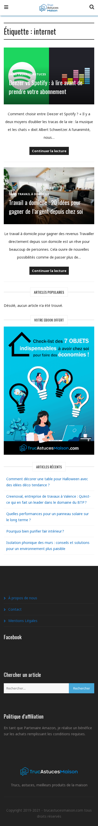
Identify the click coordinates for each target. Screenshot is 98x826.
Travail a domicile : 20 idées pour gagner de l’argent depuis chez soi (46, 207)
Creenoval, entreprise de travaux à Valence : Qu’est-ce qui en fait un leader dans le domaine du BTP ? (48, 499)
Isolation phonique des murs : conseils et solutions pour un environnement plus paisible (47, 545)
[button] (6, 7)
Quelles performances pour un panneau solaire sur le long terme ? (47, 516)
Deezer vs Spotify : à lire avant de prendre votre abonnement (45, 87)
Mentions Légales (22, 620)
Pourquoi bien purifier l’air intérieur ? (35, 531)
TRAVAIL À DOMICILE (33, 194)
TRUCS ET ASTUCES (32, 74)
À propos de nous (22, 597)
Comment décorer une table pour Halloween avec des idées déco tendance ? (47, 481)
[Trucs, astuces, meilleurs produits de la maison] (49, 5)
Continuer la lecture (49, 151)
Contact (15, 609)
